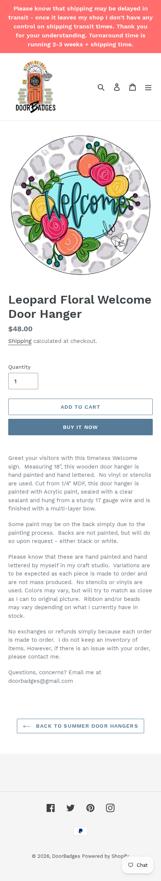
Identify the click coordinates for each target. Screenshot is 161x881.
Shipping (19, 341)
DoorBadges (66, 856)
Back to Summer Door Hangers (86, 726)
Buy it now (80, 427)
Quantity (19, 367)
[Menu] (148, 87)
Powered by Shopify (105, 856)
